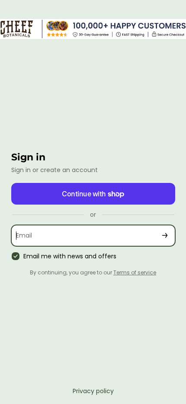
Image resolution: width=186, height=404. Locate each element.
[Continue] (164, 235)
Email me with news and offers (69, 256)
